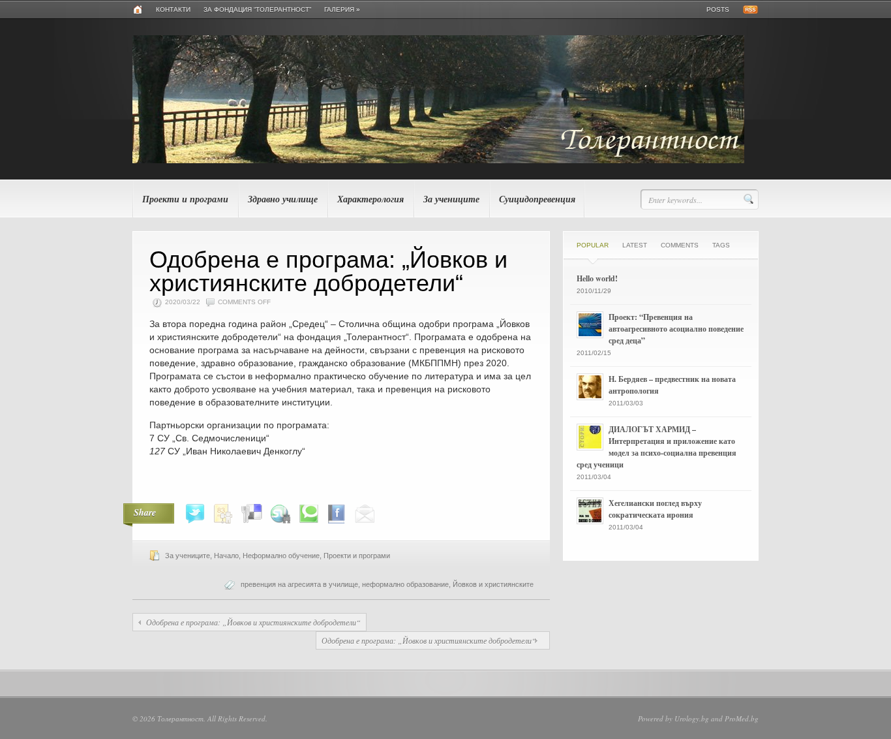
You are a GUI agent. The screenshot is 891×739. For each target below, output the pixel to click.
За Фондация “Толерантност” (257, 9)
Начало (226, 555)
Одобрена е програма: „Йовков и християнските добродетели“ (253, 622)
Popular (593, 245)
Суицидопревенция (537, 199)
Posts (717, 9)
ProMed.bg (742, 718)
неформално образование (405, 584)
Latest (634, 245)
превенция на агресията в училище (299, 584)
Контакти (173, 9)
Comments (680, 245)
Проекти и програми (185, 199)
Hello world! (597, 278)
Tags (721, 245)
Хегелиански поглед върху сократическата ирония (655, 508)
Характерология (370, 199)
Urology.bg (691, 718)
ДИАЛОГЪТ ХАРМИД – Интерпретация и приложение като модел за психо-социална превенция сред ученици (656, 447)
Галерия (342, 9)
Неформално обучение (281, 555)
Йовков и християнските (493, 584)
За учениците (451, 199)
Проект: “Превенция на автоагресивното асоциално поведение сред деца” (676, 328)
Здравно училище (283, 199)
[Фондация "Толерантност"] (438, 160)
